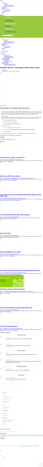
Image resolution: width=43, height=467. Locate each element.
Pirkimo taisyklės (36, 445)
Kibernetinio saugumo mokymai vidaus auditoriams (18, 370)
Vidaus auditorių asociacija (17, 135)
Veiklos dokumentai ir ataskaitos (9, 5)
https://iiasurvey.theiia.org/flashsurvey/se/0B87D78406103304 (23, 129)
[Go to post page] (12, 155)
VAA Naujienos (10, 135)
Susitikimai (6, 159)
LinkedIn (7, 139)
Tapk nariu (2, 15)
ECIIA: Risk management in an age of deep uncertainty (18, 338)
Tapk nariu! (3, 52)
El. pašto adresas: (3, 433)
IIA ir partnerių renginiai (9, 26)
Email (14, 139)
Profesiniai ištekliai (10, 29)
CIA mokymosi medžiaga (9, 20)
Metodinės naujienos (14, 178)
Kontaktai (3, 11)
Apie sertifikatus (7, 19)
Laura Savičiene (16, 310)
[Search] (12, 35)
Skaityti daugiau (10, 161)
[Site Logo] (1, 0)
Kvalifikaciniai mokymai (6, 58)
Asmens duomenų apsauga (8, 6)
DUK (3, 12)
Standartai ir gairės (5, 44)
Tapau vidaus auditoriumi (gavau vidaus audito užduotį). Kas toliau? (21, 354)
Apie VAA (6, 3)
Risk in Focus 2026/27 (15, 179)
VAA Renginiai (7, 25)
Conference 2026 (8, 28)
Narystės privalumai (7, 9)
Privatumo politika (5, 51)
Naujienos (3, 7)
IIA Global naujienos (3, 135)
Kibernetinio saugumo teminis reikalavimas (19, 292)
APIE (3, 2)
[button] (3, 34)
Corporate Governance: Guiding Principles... (7, 200)
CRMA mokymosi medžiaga (9, 21)
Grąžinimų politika (30, 445)
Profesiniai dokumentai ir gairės (10, 30)
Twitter (4, 139)
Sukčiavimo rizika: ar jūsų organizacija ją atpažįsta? (18, 345)
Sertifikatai (8, 17)
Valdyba (5, 4)
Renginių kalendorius (5, 59)
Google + (10, 139)
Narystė (3, 45)
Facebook (1, 139)
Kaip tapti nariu (6, 10)
